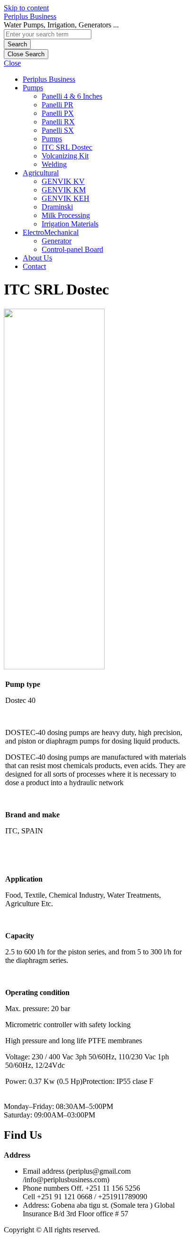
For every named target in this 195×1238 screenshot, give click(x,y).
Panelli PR (57, 105)
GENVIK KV (63, 181)
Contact (34, 266)
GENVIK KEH (65, 198)
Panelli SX (58, 130)
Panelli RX (58, 122)
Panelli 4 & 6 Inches (72, 96)
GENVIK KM (64, 190)
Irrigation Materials (70, 224)
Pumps (33, 88)
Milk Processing (66, 215)
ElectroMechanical (51, 232)
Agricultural (41, 173)
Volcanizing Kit (65, 156)
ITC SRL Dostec (67, 147)
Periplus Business (30, 16)
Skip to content (26, 8)
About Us (37, 258)
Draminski (57, 207)
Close (12, 63)
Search (17, 44)
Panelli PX (58, 113)
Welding (54, 164)
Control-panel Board (72, 249)
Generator (56, 241)
